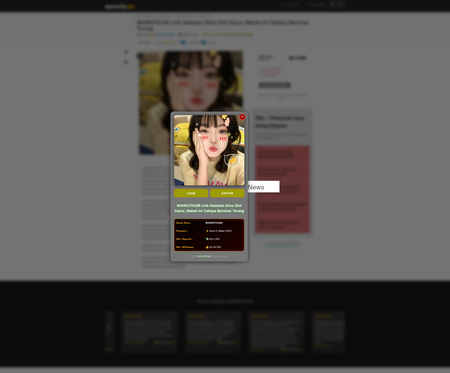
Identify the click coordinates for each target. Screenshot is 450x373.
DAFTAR (227, 193)
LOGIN (191, 193)
